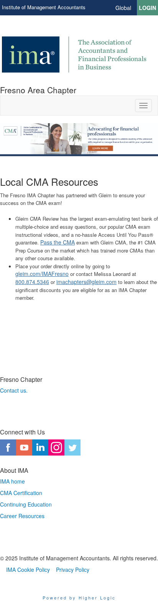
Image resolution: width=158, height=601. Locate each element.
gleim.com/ (28, 273)
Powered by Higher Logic (79, 597)
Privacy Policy (72, 569)
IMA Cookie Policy (28, 569)
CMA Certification (21, 493)
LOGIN (147, 8)
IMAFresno (55, 273)
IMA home (12, 481)
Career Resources (22, 516)
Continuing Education (26, 504)
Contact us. (14, 390)
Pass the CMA (57, 242)
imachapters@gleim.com (86, 282)
